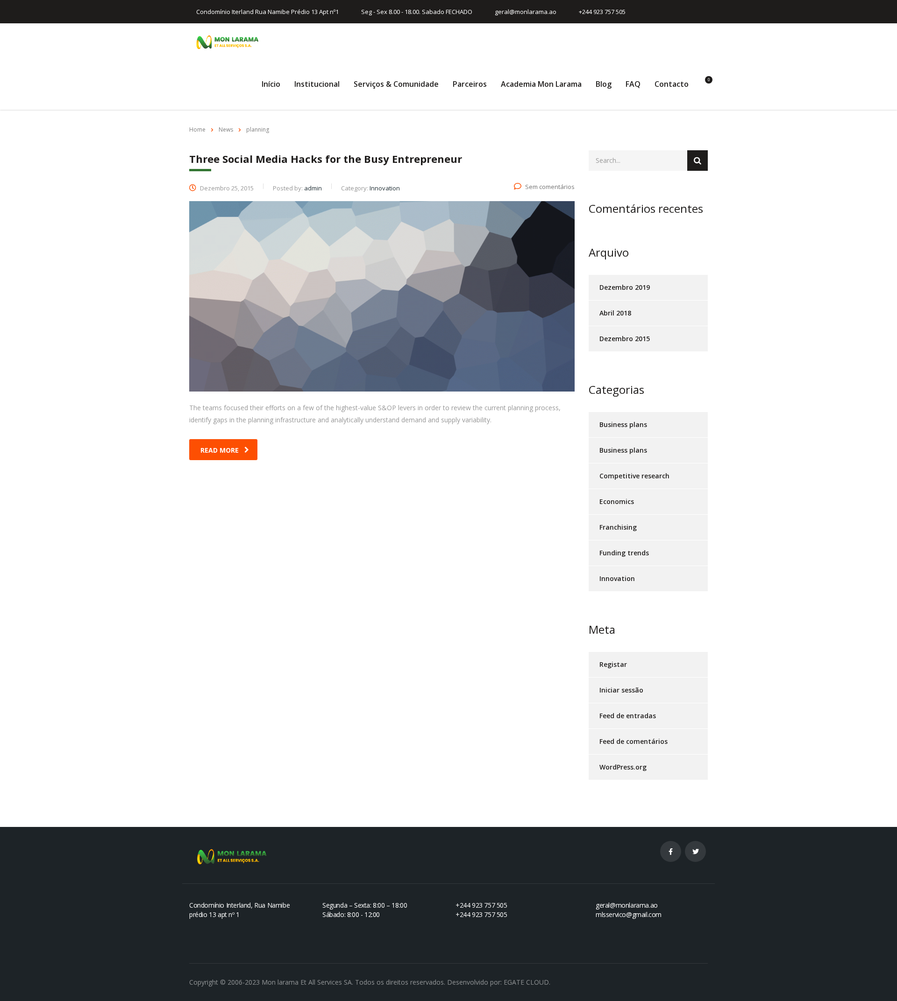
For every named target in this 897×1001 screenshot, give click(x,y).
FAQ (633, 84)
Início (271, 84)
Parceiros (470, 84)
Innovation (617, 578)
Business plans (623, 424)
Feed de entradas (627, 715)
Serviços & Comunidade (396, 84)
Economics (616, 501)
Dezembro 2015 (624, 338)
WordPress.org (623, 767)
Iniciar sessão (621, 690)
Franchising (618, 527)
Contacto (672, 84)
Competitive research (634, 475)
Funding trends (624, 552)
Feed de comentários (633, 741)
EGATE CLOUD (526, 982)
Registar (613, 664)
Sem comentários (550, 186)
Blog (604, 84)
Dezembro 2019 (624, 287)
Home (197, 129)
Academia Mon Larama (541, 84)
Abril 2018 (615, 312)
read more (219, 450)
